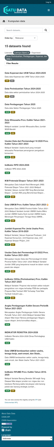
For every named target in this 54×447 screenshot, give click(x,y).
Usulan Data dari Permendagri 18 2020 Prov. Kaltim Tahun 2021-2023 (26, 142)
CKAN (6, 430)
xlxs (12, 81)
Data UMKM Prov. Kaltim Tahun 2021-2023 (26, 204)
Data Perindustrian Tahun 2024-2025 (23, 88)
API (36, 399)
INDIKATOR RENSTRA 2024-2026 (21, 332)
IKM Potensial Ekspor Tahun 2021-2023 (24, 180)
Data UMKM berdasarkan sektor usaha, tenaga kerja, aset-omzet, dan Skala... (24, 352)
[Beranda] (4, 21)
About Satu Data (8, 413)
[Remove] (28, 53)
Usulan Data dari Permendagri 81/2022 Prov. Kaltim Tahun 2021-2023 (26, 254)
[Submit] (45, 30)
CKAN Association (9, 420)
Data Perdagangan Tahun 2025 (20, 104)
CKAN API (6, 416)
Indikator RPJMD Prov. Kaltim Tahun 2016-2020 (26, 373)
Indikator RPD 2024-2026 (17, 164)
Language (6, 435)
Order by (8, 38)
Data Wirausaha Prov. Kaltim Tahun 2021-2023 (25, 121)
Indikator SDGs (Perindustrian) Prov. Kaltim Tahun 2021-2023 (26, 280)
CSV (7, 81)
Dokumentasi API (11, 402)
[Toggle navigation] (48, 10)
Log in (48, 2)
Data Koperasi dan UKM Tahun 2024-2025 (25, 72)
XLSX (7, 112)
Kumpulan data (16, 21)
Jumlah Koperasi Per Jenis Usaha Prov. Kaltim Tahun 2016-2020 (24, 230)
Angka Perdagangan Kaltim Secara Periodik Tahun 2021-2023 (26, 307)
